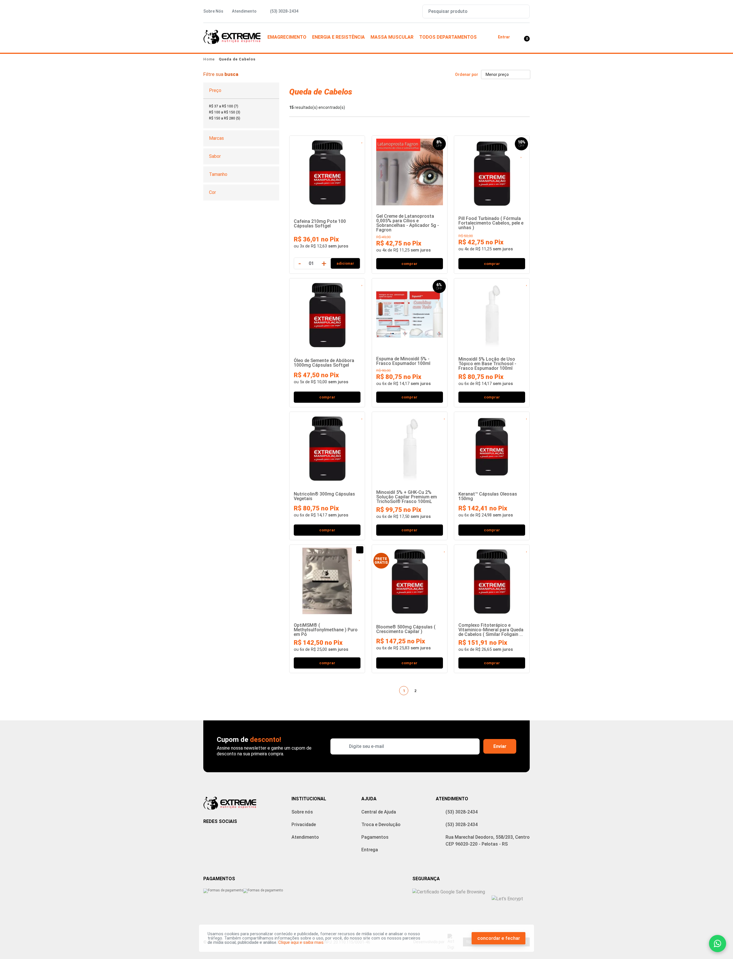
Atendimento (244, 11)
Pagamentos (375, 837)
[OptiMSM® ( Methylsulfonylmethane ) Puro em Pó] (327, 579)
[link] (223, 106)
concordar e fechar (498, 938)
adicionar (345, 263)
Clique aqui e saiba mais (301, 942)
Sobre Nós (213, 11)
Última (437, 690)
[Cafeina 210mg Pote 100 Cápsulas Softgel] (327, 170)
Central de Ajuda (378, 812)
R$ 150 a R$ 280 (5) (224, 118)
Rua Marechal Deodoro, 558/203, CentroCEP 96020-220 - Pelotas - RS (488, 840)
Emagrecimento (286, 37)
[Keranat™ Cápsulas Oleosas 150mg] (491, 447)
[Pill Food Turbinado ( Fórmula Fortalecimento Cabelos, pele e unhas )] (491, 172)
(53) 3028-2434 (462, 812)
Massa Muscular (392, 37)
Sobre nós (302, 812)
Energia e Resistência (338, 37)
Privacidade (303, 824)
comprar (409, 264)
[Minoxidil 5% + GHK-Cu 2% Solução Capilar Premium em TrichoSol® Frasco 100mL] (409, 447)
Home (209, 59)
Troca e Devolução (381, 824)
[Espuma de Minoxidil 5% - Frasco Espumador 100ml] (409, 313)
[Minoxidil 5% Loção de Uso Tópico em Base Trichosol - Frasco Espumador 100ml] (491, 313)
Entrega (369, 849)
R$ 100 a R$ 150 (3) (224, 112)
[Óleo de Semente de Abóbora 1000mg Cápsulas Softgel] (327, 313)
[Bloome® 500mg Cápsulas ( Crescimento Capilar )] (409, 579)
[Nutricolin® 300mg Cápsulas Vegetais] (327, 447)
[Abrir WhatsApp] (717, 943)
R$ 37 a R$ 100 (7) (223, 106)
